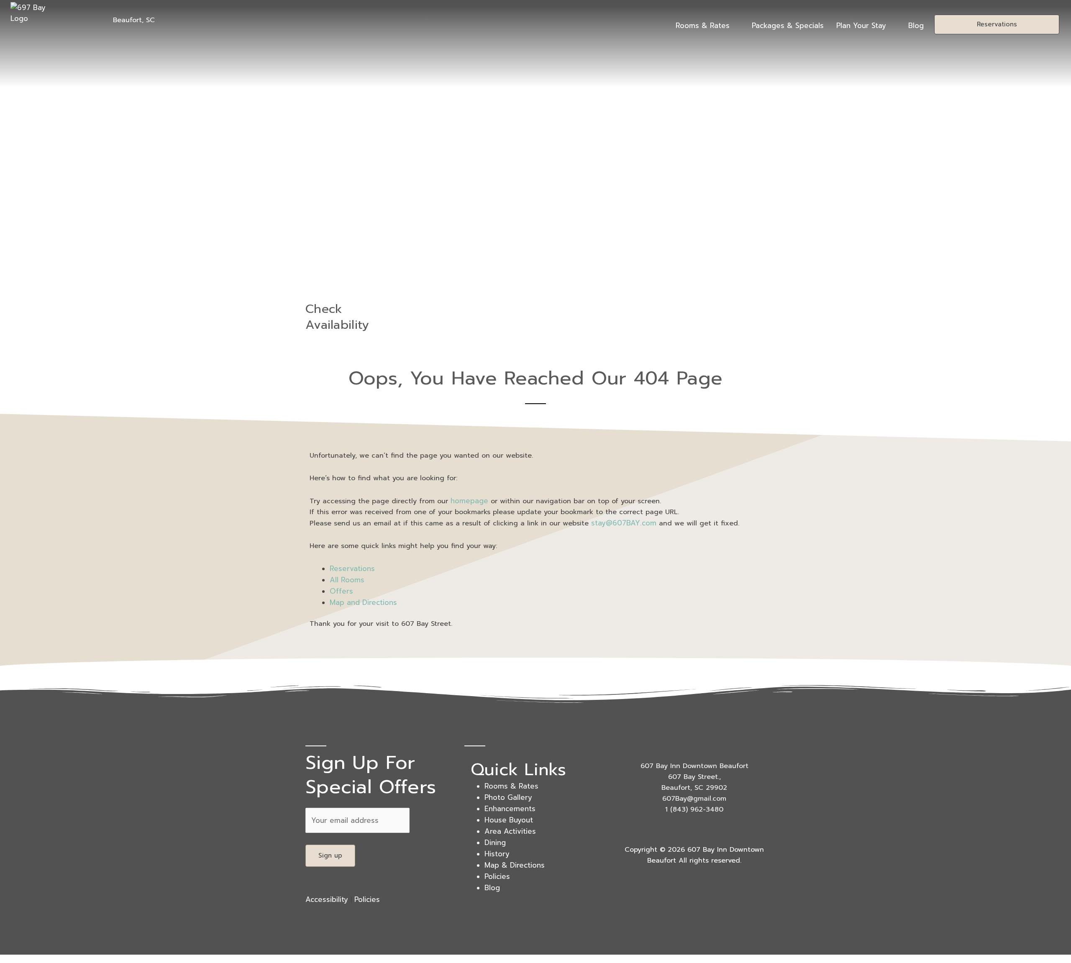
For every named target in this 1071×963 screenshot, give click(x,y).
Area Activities (510, 831)
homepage (469, 500)
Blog (916, 25)
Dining (495, 842)
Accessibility (326, 899)
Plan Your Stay (861, 25)
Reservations (352, 568)
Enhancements (510, 808)
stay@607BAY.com (623, 522)
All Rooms (347, 579)
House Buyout (508, 819)
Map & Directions (514, 865)
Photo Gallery (508, 797)
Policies (367, 899)
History (497, 853)
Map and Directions (363, 602)
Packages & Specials (788, 25)
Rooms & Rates (703, 25)
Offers (341, 591)
